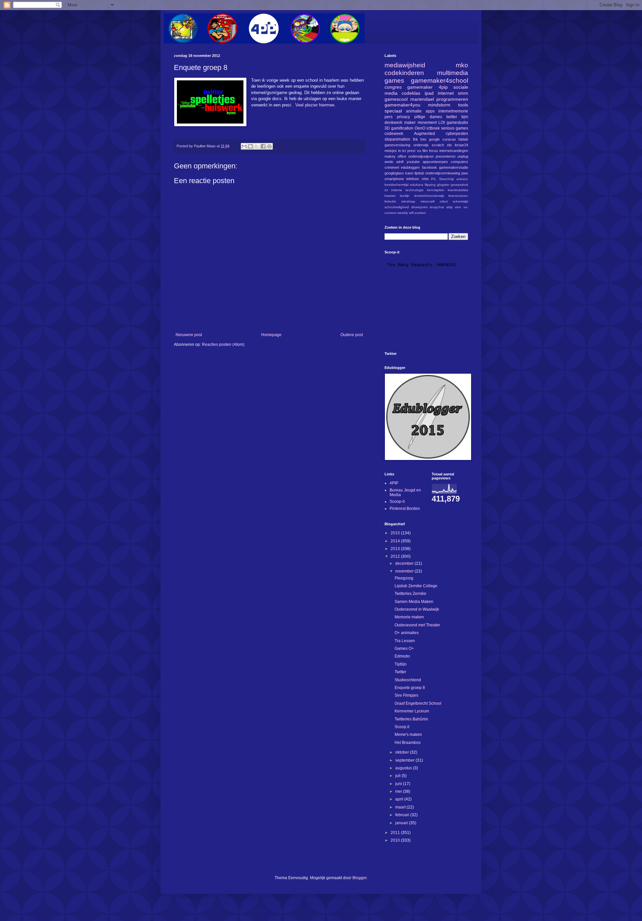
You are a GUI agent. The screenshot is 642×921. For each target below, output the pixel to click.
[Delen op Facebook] (263, 146)
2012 (396, 556)
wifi (411, 213)
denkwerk (393, 122)
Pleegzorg (404, 578)
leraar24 (461, 145)
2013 (396, 548)
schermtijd (460, 201)
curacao (449, 139)
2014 (396, 541)
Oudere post (351, 334)
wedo (389, 162)
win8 (400, 162)
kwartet (390, 196)
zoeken (420, 213)
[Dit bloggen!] (250, 146)
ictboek (433, 128)
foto (423, 139)
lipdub (419, 173)
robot (444, 201)
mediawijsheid (405, 65)
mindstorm (439, 104)
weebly (402, 213)
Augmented (424, 133)
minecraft (428, 201)
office (402, 156)
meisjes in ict (395, 151)
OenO (420, 128)
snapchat (437, 207)
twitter (451, 116)
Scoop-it (397, 501)
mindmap (408, 201)
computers (459, 162)
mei (399, 791)
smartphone (394, 179)
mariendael (422, 99)
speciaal (393, 110)
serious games (454, 128)
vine (458, 207)
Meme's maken (408, 734)
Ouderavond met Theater (417, 625)
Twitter (400, 672)
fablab (463, 139)
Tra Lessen (405, 640)
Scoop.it (402, 726)
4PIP (394, 483)
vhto (425, 179)
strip (449, 207)
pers (389, 116)
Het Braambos (408, 742)
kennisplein (435, 190)
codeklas (411, 93)
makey (390, 156)
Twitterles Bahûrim (411, 719)
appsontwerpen (435, 162)
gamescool (396, 99)
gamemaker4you (402, 104)
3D (387, 128)
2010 (396, 840)
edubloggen (410, 167)
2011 (396, 832)
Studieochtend (408, 680)
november (405, 571)
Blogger (359, 877)
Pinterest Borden (405, 508)
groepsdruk (459, 184)
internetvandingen (453, 151)
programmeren (452, 99)
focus (433, 151)
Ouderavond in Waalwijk (417, 609)
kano (409, 173)
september (405, 760)
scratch (438, 145)
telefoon (412, 179)
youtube (413, 162)
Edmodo (402, 656)
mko (462, 65)
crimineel (392, 167)
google (434, 139)
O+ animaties (407, 632)
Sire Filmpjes (406, 695)
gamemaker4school (439, 80)
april (399, 799)
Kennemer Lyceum (412, 711)
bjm (464, 116)
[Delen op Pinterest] (269, 146)
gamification (402, 128)
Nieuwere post (189, 334)
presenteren (445, 156)
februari (402, 815)
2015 (396, 533)
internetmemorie (453, 111)
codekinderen (404, 72)
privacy (403, 116)
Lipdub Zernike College (416, 586)
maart (401, 807)
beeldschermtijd (397, 184)
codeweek (394, 133)
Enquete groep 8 (410, 687)
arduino (462, 179)
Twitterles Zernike (410, 593)
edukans (416, 184)
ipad (429, 93)
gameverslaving (397, 145)
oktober (402, 752)
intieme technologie (407, 190)
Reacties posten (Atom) (223, 344)
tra (415, 139)
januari (402, 823)
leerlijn (405, 196)
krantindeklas (458, 190)
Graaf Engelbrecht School (418, 703)
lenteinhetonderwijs (429, 196)
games (394, 80)
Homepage (271, 334)
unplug (462, 156)
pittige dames (428, 116)
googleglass (394, 173)
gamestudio (457, 122)
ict (386, 190)
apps (430, 111)
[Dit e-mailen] (244, 146)
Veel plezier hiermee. (316, 104)
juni (399, 783)
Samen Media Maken (414, 601)
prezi (411, 151)
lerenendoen (458, 196)
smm (463, 93)
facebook (429, 167)
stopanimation (397, 139)
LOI (441, 122)
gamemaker (420, 87)
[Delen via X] (256, 146)
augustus (404, 768)
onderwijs (421, 145)
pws (464, 173)
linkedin (390, 201)
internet (446, 93)
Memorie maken (409, 617)
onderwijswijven (421, 156)
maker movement (420, 122)
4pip (443, 87)
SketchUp (446, 179)
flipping (430, 184)
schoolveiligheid (397, 207)
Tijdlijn (401, 664)
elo (449, 145)
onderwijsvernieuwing (442, 173)
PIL (433, 179)
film (425, 151)
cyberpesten (457, 133)
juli (398, 775)
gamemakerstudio (453, 167)
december (405, 563)
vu (419, 151)
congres (393, 87)
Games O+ (404, 648)
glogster (443, 184)
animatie (414, 111)
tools (463, 104)
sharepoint (419, 207)
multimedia (452, 72)
